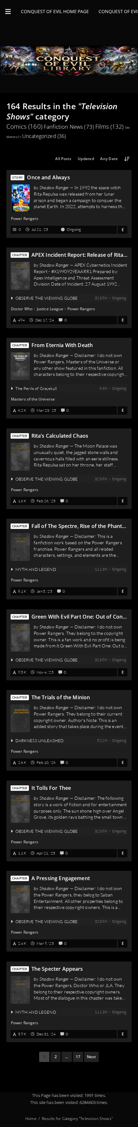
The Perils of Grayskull (36, 388)
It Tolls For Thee (51, 787)
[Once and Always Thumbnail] (20, 198)
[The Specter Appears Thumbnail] (20, 989)
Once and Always (48, 177)
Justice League (50, 309)
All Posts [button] (63, 158)
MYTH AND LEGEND (35, 569)
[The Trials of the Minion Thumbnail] (20, 718)
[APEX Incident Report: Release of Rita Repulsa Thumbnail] (20, 276)
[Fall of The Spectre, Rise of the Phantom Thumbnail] (20, 547)
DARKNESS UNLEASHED (39, 740)
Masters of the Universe (33, 399)
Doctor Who (22, 309)
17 (78, 1056)
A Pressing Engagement (60, 878)
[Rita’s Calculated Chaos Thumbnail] (20, 456)
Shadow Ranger (54, 187)
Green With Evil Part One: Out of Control (79, 616)
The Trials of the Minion (60, 697)
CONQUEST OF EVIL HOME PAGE (55, 11)
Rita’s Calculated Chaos (59, 436)
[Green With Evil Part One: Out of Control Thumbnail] (20, 637)
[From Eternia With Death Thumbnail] (20, 366)
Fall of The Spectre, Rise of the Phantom (78, 526)
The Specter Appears (57, 968)
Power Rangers (25, 218)
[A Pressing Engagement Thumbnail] (20, 899)
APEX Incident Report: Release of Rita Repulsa (77, 255)
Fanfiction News (69, 126)
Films (109, 126)
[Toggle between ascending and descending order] (127, 159)
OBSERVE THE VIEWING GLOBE (46, 298)
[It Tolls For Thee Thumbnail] (20, 809)
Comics (24, 126)
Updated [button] (86, 158)
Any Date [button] (109, 158)
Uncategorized (44, 136)
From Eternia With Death (62, 345)
